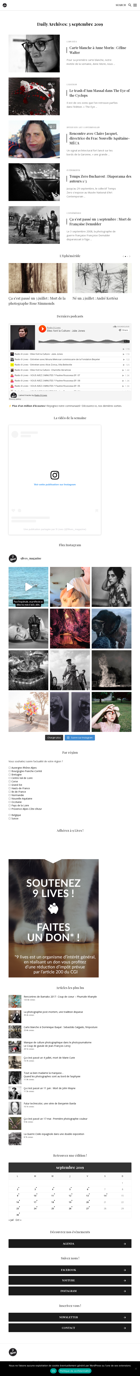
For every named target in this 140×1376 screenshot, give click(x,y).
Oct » (18, 1219)
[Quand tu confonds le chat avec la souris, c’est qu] (70, 587)
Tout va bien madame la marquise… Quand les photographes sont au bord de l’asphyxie (52, 1074)
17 (35, 1202)
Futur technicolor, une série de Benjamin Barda (50, 1103)
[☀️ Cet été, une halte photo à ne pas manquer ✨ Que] (111, 587)
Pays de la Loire (20, 805)
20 (87, 1202)
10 (35, 1195)
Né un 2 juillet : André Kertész (95, 298)
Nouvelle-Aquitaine (21, 798)
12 (70, 1195)
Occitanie (16, 802)
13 (87, 1195)
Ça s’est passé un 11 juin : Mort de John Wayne (49, 1088)
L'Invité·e (72, 41)
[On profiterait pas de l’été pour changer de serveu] (28, 587)
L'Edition (72, 84)
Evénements (73, 170)
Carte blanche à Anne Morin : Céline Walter (97, 50)
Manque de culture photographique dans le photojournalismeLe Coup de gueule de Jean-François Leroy (58, 1044)
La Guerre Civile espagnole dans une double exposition (54, 1134)
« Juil (11, 1219)
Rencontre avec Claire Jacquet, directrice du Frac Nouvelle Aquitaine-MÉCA (99, 138)
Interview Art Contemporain (83, 127)
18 (52, 1202)
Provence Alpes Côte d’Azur (26, 808)
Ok (53, 1370)
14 (105, 1195)
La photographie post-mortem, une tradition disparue (53, 1011)
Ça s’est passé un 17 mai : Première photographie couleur (55, 1118)
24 (35, 1208)
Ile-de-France (18, 791)
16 (17, 1202)
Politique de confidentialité (75, 1370)
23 (17, 1208)
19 (70, 1202)
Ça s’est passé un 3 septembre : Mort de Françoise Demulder (100, 221)
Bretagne (16, 774)
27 (87, 1208)
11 (52, 1195)
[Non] (135, 1368)
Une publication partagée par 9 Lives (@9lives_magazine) (55, 529)
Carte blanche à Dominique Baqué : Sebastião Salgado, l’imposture (60, 1027)
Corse (14, 781)
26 (70, 1208)
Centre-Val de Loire (22, 778)
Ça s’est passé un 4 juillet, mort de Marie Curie (49, 1057)
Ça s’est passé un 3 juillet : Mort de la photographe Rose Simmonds (37, 301)
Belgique (16, 815)
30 (17, 1214)
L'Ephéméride (74, 213)
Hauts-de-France (20, 788)
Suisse (14, 818)
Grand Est (16, 784)
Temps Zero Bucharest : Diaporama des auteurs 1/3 (100, 178)
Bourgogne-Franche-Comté (26, 771)
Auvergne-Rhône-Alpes (24, 767)
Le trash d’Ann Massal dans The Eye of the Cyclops (99, 93)
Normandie (17, 795)
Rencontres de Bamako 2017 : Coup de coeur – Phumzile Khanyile (60, 996)
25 (52, 1208)
